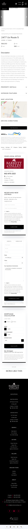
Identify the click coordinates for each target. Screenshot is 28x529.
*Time (5, 260)
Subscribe (14, 227)
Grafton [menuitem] (14, 471)
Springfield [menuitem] (14, 475)
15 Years (14, 321)
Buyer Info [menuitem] (14, 445)
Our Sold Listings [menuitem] (14, 434)
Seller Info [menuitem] (14, 459)
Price (5, 326)
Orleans (15, 147)
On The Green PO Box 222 (14, 502)
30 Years (8, 321)
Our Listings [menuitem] (14, 433)
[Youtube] (14, 511)
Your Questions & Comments (11, 266)
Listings (7, 147)
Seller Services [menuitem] (14, 457)
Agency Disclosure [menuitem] (14, 448)
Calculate (14, 346)
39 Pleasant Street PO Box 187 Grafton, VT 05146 (14, 404)
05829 (24, 147)
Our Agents (12, 182)
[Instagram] (18, 511)
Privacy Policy (14, 221)
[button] (2, 17)
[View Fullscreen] (3, 108)
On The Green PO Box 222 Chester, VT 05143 (14, 417)
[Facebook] (9, 511)
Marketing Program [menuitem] (14, 461)
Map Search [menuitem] (14, 431)
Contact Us (6, 182)
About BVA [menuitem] (14, 483)
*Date (5, 255)
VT (11, 147)
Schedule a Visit (19, 241)
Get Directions (14, 128)
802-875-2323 (22, 2)
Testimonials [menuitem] (14, 487)
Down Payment (8, 332)
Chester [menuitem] (14, 473)
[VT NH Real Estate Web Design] (14, 519)
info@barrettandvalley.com (14, 505)
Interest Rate (8, 337)
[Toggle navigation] (26, 4)
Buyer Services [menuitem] (14, 443)
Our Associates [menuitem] (14, 485)
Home (2, 147)
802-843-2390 (22, 4)
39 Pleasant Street (15, 500)
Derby (20, 147)
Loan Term (7, 318)
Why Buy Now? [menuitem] (14, 447)
